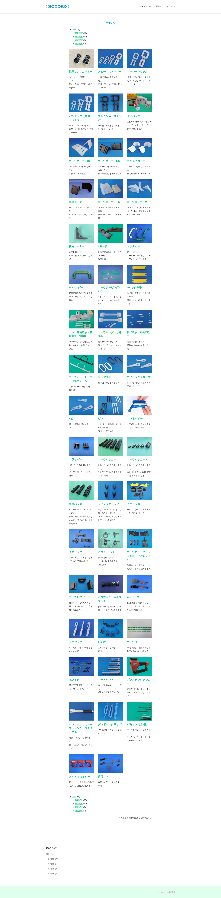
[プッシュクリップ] (110, 498)
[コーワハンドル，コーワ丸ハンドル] (81, 371)
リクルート (170, 6)
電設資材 (79, 40)
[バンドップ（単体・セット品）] (81, 110)
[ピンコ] (110, 413)
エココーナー (77, 201)
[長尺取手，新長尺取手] (139, 326)
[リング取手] (110, 371)
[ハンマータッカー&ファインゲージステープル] (81, 719)
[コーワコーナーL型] (110, 155)
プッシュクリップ (108, 503)
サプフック (75, 642)
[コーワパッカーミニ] (139, 454)
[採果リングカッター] (81, 66)
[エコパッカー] (81, 498)
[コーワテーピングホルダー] (110, 282)
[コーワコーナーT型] (110, 196)
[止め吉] (110, 636)
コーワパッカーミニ (139, 459)
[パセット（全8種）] (139, 719)
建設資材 (79, 44)
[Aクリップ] (139, 591)
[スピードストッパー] (110, 66)
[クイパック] (139, 110)
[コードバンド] (110, 674)
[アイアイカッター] (81, 771)
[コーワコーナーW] (139, 196)
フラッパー (75, 459)
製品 (74, 29)
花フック (74, 679)
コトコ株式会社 (169, 892)
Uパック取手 (134, 287)
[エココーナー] (81, 196)
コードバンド (106, 679)
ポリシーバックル (137, 71)
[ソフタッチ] (139, 241)
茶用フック (104, 776)
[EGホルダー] (81, 282)
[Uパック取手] (139, 282)
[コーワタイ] (139, 636)
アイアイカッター (79, 776)
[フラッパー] (81, 454)
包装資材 (79, 33)
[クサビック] (81, 546)
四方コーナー (76, 246)
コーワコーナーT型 (109, 201)
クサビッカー (135, 503)
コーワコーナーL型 (109, 161)
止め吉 (102, 642)
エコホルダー (135, 418)
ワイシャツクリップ (139, 377)
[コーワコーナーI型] (81, 155)
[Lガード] (110, 241)
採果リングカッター (81, 71)
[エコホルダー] (139, 413)
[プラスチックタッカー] (139, 674)
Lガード (102, 246)
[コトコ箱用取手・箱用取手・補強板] (81, 326)
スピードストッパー (110, 71)
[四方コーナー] (81, 241)
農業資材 (79, 37)
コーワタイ (133, 642)
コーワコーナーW (137, 201)
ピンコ (102, 418)
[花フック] (81, 674)
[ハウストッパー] (110, 546)
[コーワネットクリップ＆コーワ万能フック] (139, 546)
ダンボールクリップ (110, 724)
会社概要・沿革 (146, 6)
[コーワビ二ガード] (81, 591)
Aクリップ (133, 597)
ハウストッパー (107, 552)
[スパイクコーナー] (139, 155)
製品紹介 (159, 6)
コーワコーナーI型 (79, 161)
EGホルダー (76, 287)
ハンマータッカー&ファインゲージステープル (81, 728)
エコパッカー (77, 503)
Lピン (72, 418)
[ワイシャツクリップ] (139, 371)
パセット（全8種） (138, 724)
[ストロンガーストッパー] (110, 110)
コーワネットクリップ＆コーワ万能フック (139, 556)
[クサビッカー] (139, 498)
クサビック (75, 552)
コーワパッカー (107, 459)
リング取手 (104, 377)
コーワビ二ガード (79, 597)
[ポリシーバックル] (139, 66)
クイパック (133, 116)
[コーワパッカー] (110, 454)
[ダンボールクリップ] (110, 719)
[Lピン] (81, 413)
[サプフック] (81, 636)
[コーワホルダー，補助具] (110, 326)
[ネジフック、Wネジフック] (110, 591)
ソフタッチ (133, 246)
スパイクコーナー (137, 161)
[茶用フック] (110, 771)
